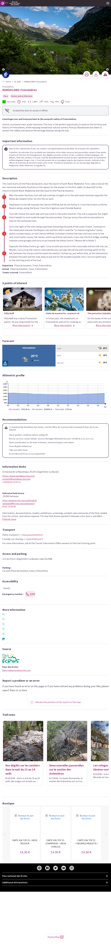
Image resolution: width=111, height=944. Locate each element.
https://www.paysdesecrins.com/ (18, 476)
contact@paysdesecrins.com (16, 479)
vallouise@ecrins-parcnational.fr (18, 503)
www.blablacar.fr (34, 539)
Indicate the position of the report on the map (58, 702)
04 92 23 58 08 (9, 506)
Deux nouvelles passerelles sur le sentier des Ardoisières (66, 770)
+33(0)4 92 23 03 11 (11, 482)
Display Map (53, 937)
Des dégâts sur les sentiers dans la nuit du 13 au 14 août (22, 770)
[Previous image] (3, 37)
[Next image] (107, 37)
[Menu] (108, 3)
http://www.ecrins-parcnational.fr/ (19, 500)
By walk (17, 81)
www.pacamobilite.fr (32, 535)
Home (8, 81)
